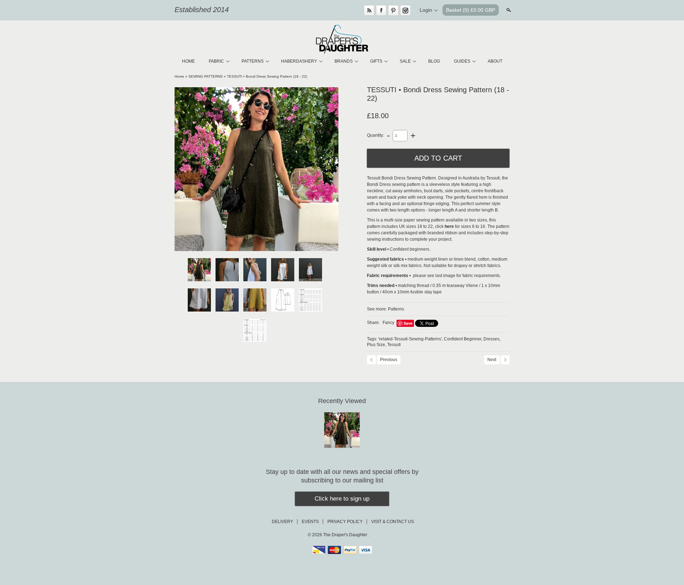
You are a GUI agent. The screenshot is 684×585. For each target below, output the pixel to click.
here (449, 226)
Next (491, 359)
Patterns (396, 309)
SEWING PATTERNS (205, 76)
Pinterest (393, 10)
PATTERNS (253, 61)
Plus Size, (376, 344)
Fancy (388, 322)
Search (508, 10)
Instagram (405, 10)
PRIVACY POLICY (345, 521)
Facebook (381, 10)
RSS (369, 10)
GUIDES (462, 61)
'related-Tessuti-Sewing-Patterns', (410, 338)
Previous (388, 359)
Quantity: (375, 135)
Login (426, 10)
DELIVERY (282, 521)
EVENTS (310, 521)
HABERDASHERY (299, 61)
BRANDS (344, 61)
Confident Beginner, (463, 338)
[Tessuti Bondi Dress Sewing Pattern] (256, 169)
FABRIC (216, 61)
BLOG (434, 61)
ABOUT (495, 61)
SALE (405, 61)
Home (179, 76)
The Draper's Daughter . (346, 534)
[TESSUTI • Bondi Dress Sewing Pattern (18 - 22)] (254, 330)
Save (408, 323)
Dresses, (492, 338)
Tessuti (394, 344)
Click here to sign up (342, 498)
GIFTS (376, 61)
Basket (470, 10)
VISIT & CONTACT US (392, 521)
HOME (188, 61)
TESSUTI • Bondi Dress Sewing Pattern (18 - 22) (267, 76)
